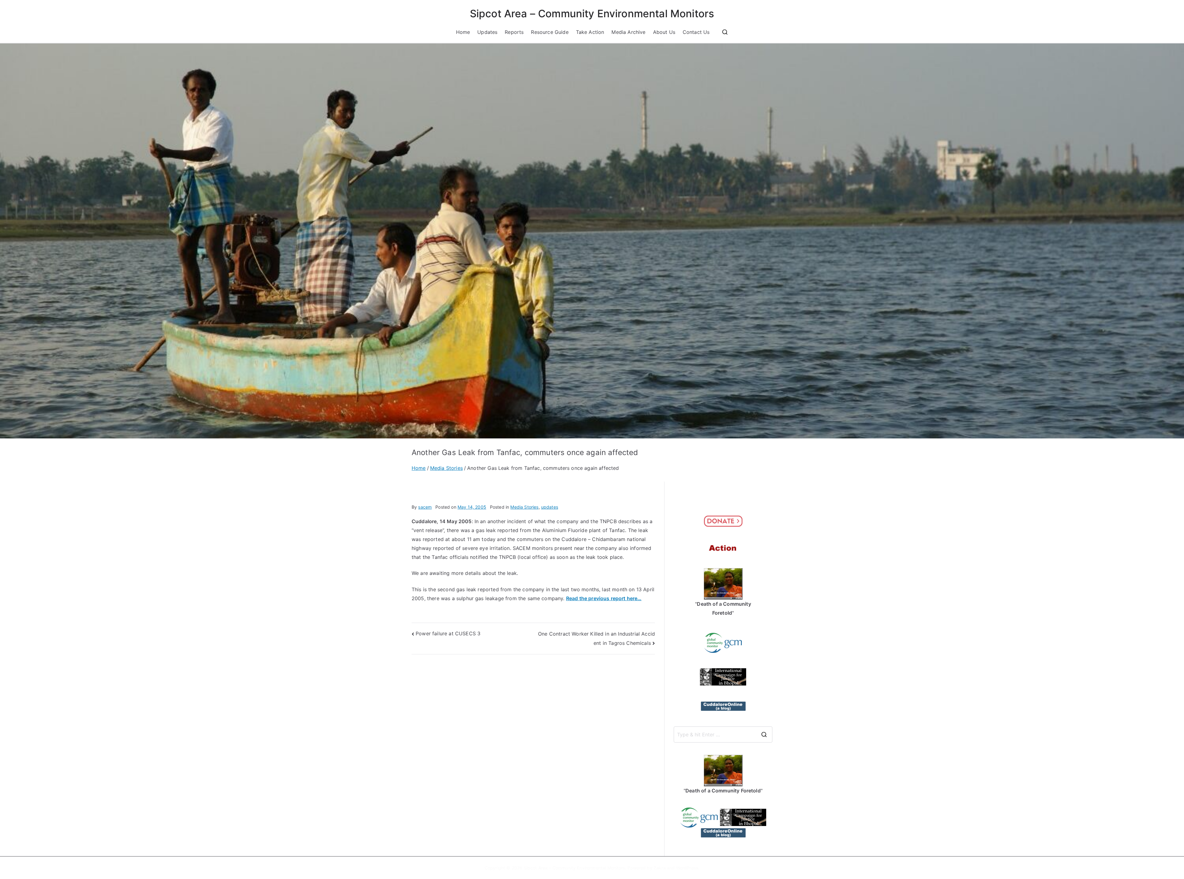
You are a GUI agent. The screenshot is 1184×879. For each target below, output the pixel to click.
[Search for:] (723, 734)
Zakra (660, 867)
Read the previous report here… (604, 598)
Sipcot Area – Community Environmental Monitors (592, 13)
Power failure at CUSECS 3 (448, 633)
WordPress (687, 867)
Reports (514, 32)
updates (549, 507)
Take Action (590, 32)
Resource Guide (549, 32)
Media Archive (628, 32)
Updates (487, 32)
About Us (664, 32)
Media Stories (524, 507)
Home (463, 32)
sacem (425, 507)
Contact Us (696, 32)
